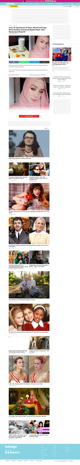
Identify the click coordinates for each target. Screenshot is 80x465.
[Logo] (10, 3)
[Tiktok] (68, 6)
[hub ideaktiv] (72, 3)
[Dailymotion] (70, 6)
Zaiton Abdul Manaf (13, 33)
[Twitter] (66, 6)
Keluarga (10, 25)
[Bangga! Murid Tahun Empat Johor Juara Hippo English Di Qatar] (61, 54)
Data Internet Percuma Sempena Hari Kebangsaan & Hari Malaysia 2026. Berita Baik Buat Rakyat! (61, 78)
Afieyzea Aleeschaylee (24, 74)
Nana (53, 65)
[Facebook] (64, 6)
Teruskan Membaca (29, 116)
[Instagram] (65, 6)
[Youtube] (69, 6)
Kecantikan (15, 25)
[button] (69, 3)
